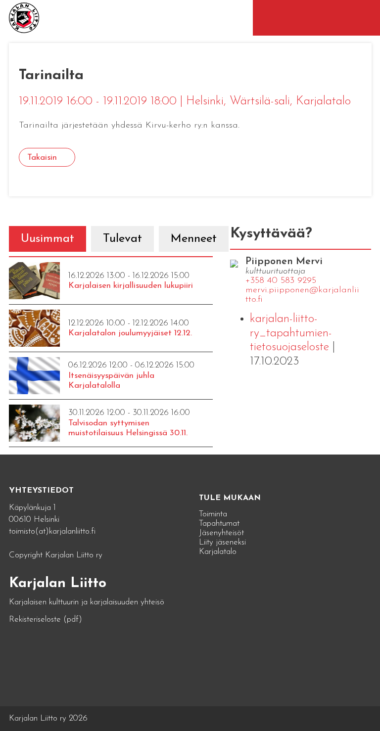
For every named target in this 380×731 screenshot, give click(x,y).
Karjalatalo (218, 552)
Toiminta (213, 514)
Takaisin (42, 157)
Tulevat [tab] (122, 239)
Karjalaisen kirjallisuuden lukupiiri (130, 285)
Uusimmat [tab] (47, 239)
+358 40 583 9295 (280, 280)
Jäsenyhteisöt (221, 533)
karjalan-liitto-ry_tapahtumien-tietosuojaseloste (291, 333)
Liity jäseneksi (222, 542)
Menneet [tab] (194, 239)
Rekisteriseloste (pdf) (45, 619)
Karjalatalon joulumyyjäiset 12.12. (130, 333)
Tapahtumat (219, 523)
